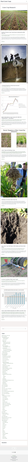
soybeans (8, 35)
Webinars (3, 409)
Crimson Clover (19, 280)
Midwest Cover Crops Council (6, 403)
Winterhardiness (4, 383)
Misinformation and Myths (5, 369)
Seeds (14, 455)
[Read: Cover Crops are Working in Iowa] (14, 138)
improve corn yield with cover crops (16, 312)
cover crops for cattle (16, 248)
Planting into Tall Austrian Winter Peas (8, 363)
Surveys (3, 408)
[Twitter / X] (12, 452)
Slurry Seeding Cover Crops (6, 346)
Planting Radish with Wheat (6, 343)
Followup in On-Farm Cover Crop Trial (9, 199)
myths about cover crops (11, 119)
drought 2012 (23, 280)
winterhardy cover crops (18, 153)
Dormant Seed (4, 364)
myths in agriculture (17, 119)
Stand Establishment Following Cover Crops (8, 380)
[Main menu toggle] (26, 1)
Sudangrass (3, 434)
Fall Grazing (3, 415)
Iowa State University (8, 152)
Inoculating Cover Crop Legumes (7, 350)
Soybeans (4, 376)
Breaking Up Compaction (5, 337)
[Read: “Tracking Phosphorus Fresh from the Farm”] (14, 63)
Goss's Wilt (19, 151)
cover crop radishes (10, 280)
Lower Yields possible (4, 416)
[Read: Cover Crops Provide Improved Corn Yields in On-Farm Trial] (14, 298)
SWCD (19, 249)
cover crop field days (7, 248)
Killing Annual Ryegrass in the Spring (7, 368)
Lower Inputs (4, 344)
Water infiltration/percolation (6, 351)
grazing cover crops (21, 248)
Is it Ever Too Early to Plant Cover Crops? (10, 279)
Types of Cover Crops (4, 420)
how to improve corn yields (8, 312)
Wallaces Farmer (8, 153)
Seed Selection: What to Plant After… (7, 374)
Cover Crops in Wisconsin (5, 359)
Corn (3, 375)
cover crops (6, 119)
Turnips (3, 435)
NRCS (17, 249)
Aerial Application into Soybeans (6, 356)
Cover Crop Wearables (5, 386)
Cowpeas (3, 423)
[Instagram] (13, 452)
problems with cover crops (12, 281)
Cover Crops (3, 387)
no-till (12, 152)
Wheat (4, 377)
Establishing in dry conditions (6, 365)
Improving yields (23, 151)
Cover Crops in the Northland (5, 393)
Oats (9, 313)
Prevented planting (4, 370)
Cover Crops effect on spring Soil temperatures (8, 391)
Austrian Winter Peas (5, 422)
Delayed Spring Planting (5, 362)
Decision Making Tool (5, 399)
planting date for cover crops (5, 281)
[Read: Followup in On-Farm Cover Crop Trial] (14, 179)
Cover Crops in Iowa (5, 358)
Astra (15, 460)
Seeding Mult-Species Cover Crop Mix (6, 417)
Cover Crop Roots (5, 338)
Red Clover (3, 432)
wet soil (21, 120)
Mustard (3, 428)
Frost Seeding (3, 411)
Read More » (3, 41)
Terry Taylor (22, 249)
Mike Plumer (15, 249)
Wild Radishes (4, 382)
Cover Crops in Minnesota (5, 392)
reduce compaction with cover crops (15, 313)
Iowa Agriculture (4, 152)
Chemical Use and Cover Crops (6, 357)
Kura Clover (3, 427)
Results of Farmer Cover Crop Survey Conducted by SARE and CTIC (13, 33)
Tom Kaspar (4, 153)
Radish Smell (4, 371)
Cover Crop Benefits (5, 280)
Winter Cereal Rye (12, 153)
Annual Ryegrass (4, 151)
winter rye (24, 313)
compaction (3, 119)
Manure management (5, 345)
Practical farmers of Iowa (16, 152)
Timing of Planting (4, 381)
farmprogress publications (14, 151)
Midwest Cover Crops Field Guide (6, 404)
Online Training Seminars (5, 405)
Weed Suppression (4, 352)
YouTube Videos (4, 410)
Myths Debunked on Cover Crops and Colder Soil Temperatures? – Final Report (11, 117)
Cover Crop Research (5, 398)
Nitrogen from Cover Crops (6, 342)
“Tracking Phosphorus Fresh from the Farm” (10, 85)
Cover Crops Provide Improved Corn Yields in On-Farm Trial (14, 310)
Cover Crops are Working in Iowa (8, 150)
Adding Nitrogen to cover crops (6, 335)
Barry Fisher (3, 248)
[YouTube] (14, 452)
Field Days (3, 400)
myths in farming (22, 119)
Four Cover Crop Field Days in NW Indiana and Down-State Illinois (13, 246)
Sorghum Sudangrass (5, 433)
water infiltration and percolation (15, 120)
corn (6, 151)
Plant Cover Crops (6, 1)
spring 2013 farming (8, 120)
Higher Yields (4, 341)
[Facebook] (15, 452)
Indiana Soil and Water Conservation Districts (7, 249)
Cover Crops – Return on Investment (6, 388)
